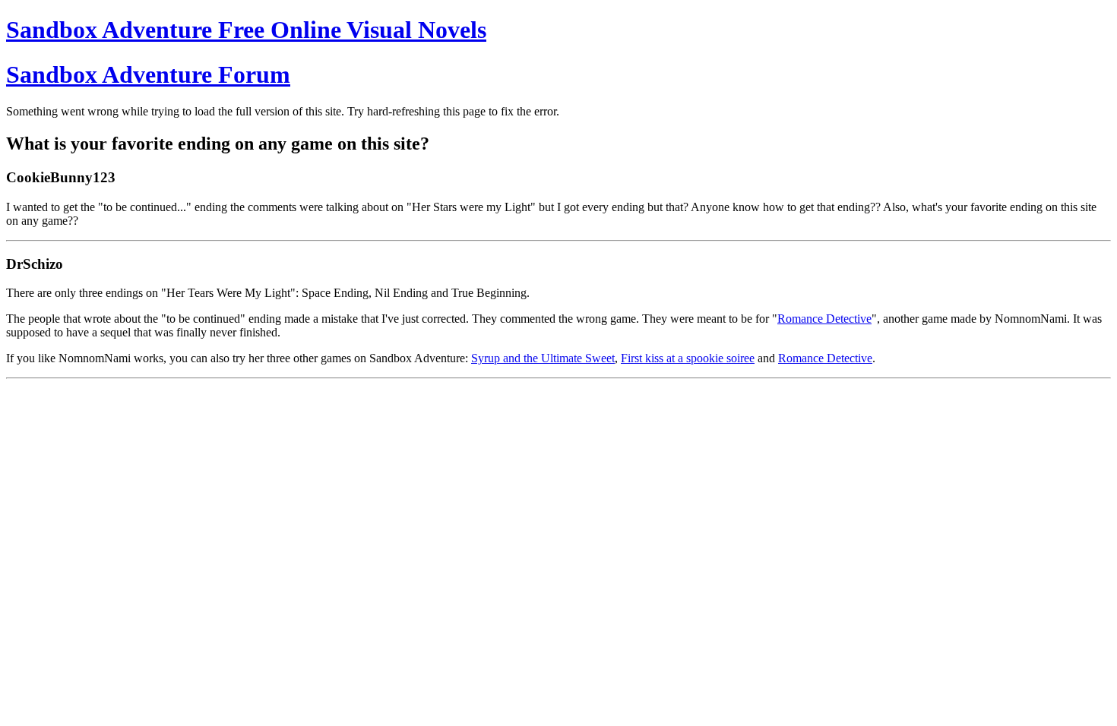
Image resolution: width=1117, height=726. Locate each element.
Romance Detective (824, 318)
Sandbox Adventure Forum (148, 74)
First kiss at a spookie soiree (688, 358)
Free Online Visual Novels (246, 29)
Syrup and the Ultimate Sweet (543, 358)
